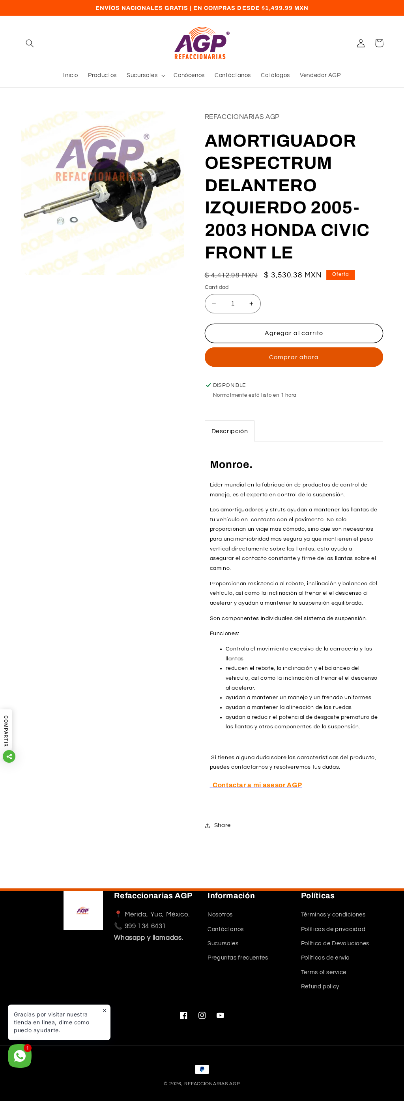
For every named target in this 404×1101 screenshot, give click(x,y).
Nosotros (220, 915)
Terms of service (323, 972)
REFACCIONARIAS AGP (212, 1084)
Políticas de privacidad (333, 929)
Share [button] (222, 825)
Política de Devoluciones (335, 943)
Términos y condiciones (333, 915)
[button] (30, 43)
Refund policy (320, 987)
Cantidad (217, 287)
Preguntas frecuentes (238, 958)
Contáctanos (226, 929)
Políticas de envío (325, 958)
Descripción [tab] (229, 431)
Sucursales (223, 943)
